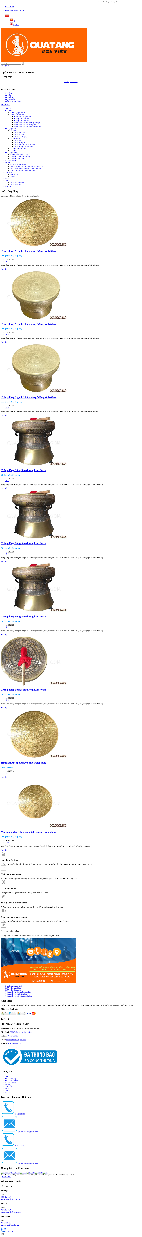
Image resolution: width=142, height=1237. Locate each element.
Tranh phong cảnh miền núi (24, 146)
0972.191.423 (27, 1032)
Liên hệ (8, 186)
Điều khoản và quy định (22, 117)
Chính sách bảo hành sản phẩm (25, 124)
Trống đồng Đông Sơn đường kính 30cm (23, 470)
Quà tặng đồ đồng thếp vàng (20, 156)
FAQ (7, 178)
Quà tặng (8, 93)
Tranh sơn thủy (19, 132)
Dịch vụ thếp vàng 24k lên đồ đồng (22, 170)
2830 (7, 627)
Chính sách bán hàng (17, 115)
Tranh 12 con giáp (20, 136)
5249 (7, 334)
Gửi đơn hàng (74, 82)
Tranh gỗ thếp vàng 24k (18, 148)
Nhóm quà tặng (10, 160)
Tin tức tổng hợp (15, 184)
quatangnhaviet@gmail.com (15, 10)
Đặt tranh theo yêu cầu (18, 164)
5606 (7, 408)
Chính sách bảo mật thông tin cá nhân (27, 126)
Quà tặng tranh (10, 128)
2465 (7, 554)
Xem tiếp (4, 269)
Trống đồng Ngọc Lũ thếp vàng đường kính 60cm (28, 251)
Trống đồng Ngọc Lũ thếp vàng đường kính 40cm (28, 397)
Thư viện (8, 172)
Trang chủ (8, 1076)
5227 (7, 261)
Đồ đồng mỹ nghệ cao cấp (19, 154)
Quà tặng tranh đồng (17, 158)
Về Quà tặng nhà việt (17, 113)
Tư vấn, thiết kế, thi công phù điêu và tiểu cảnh (26, 166)
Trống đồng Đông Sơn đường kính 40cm (23, 689)
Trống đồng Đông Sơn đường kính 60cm (23, 543)
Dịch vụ (8, 162)
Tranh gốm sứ (15, 150)
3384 (7, 481)
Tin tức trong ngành (17, 182)
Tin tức (7, 180)
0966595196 (9, 7)
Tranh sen (17, 140)
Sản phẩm (5, 65)
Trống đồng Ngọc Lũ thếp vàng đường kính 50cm (28, 324)
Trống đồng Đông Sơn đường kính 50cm (23, 616)
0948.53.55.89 (20, 1146)
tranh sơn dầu (10, 99)
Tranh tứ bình (19, 134)
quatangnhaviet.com (15, 1043)
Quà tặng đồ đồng (11, 152)
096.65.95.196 (15, 1032)
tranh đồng (9, 97)
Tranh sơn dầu (15, 138)
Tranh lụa (13, 130)
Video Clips (14, 174)
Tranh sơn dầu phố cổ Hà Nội (24, 144)
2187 (7, 773)
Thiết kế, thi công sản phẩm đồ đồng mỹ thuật (26, 168)
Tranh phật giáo (19, 142)
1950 (7, 842)
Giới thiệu (8, 111)
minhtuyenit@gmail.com (10, 1225)
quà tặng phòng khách (13, 101)
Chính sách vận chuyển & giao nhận (27, 123)
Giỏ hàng (66, 82)
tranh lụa (8, 95)
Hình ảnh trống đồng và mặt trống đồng (23, 762)
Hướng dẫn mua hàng (22, 119)
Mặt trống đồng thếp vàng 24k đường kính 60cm (28, 832)
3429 (7, 700)
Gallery (12, 176)
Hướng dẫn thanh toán (22, 121)
